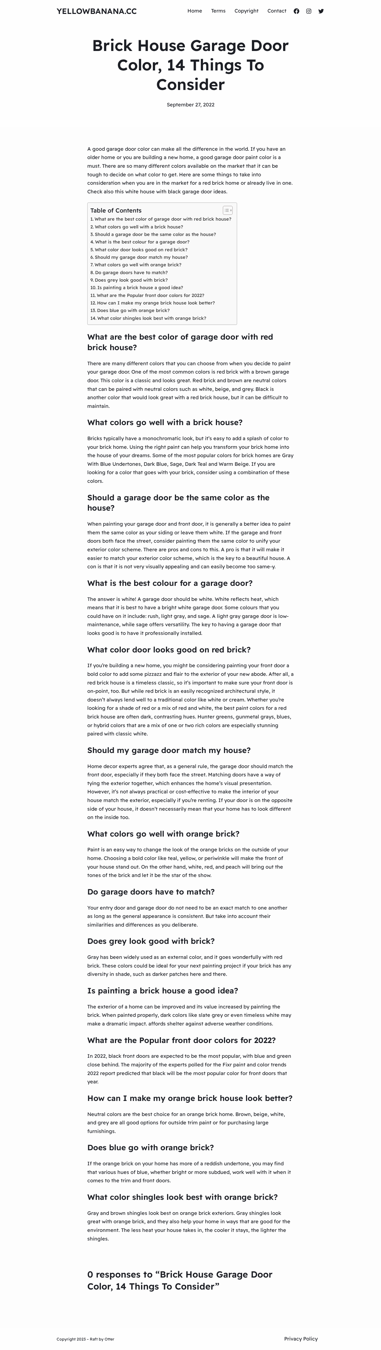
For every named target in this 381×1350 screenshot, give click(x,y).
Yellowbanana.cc (97, 11)
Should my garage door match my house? (141, 257)
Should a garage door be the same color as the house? (155, 234)
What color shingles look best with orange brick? (151, 318)
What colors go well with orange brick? (138, 264)
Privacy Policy (301, 1339)
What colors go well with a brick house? (139, 227)
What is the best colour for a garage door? (142, 242)
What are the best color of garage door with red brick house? (163, 219)
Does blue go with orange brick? (133, 310)
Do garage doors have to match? (131, 272)
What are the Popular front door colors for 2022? (150, 295)
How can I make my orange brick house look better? (156, 303)
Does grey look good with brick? (131, 280)
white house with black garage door (168, 191)
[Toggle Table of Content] (225, 210)
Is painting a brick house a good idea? (140, 287)
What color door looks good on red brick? (141, 249)
